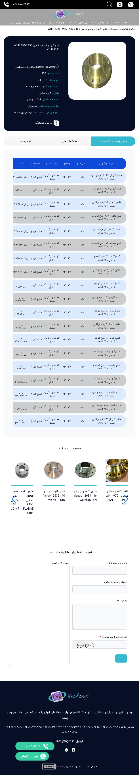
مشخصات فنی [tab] (69, 141)
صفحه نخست (127, 29)
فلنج (109, 22)
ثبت (121, 658)
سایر (45, 22)
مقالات (26, 23)
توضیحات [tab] (25, 141)
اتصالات (117, 22)
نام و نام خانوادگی (116, 563)
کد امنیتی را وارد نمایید (113, 637)
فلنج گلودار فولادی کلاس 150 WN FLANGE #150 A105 (77, 29)
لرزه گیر (101, 22)
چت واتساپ (28, 756)
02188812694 (31, 746)
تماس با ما (15, 23)
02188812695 (92, 726)
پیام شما (122, 600)
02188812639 (73, 726)
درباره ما (36, 23)
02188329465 (33, 726)
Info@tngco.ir (65, 741)
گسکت (93, 22)
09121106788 (14, 726)
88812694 (21, 4)
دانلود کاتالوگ (43, 122)
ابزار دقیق (83, 22)
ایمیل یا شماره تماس (114, 582)
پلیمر (51, 22)
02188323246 (53, 726)
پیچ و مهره (61, 22)
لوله (134, 22)
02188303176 (70, 732)
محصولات (113, 29)
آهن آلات (72, 22)
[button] (13, 499)
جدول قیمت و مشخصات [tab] (113, 141)
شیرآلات (126, 22)
